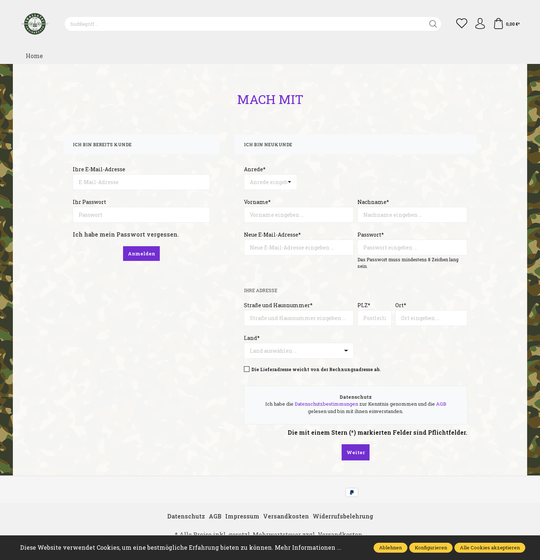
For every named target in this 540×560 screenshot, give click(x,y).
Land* (252, 337)
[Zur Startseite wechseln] (35, 24)
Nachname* (373, 201)
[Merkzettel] (461, 24)
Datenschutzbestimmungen (326, 404)
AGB (441, 404)
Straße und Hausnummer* (278, 305)
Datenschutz (186, 516)
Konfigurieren (431, 547)
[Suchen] (433, 24)
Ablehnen (390, 547)
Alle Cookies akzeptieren (490, 547)
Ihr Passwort (89, 201)
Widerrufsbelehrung (343, 516)
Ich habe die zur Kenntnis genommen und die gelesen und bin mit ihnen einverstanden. (355, 407)
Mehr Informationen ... (308, 547)
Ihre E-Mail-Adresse (99, 169)
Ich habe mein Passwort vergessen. (126, 234)
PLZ (363, 305)
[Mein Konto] (480, 24)
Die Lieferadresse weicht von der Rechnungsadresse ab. (316, 369)
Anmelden (141, 253)
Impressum (242, 516)
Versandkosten (286, 516)
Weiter (355, 452)
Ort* (400, 305)
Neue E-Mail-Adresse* (272, 234)
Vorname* (257, 201)
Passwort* (370, 234)
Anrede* (255, 169)
